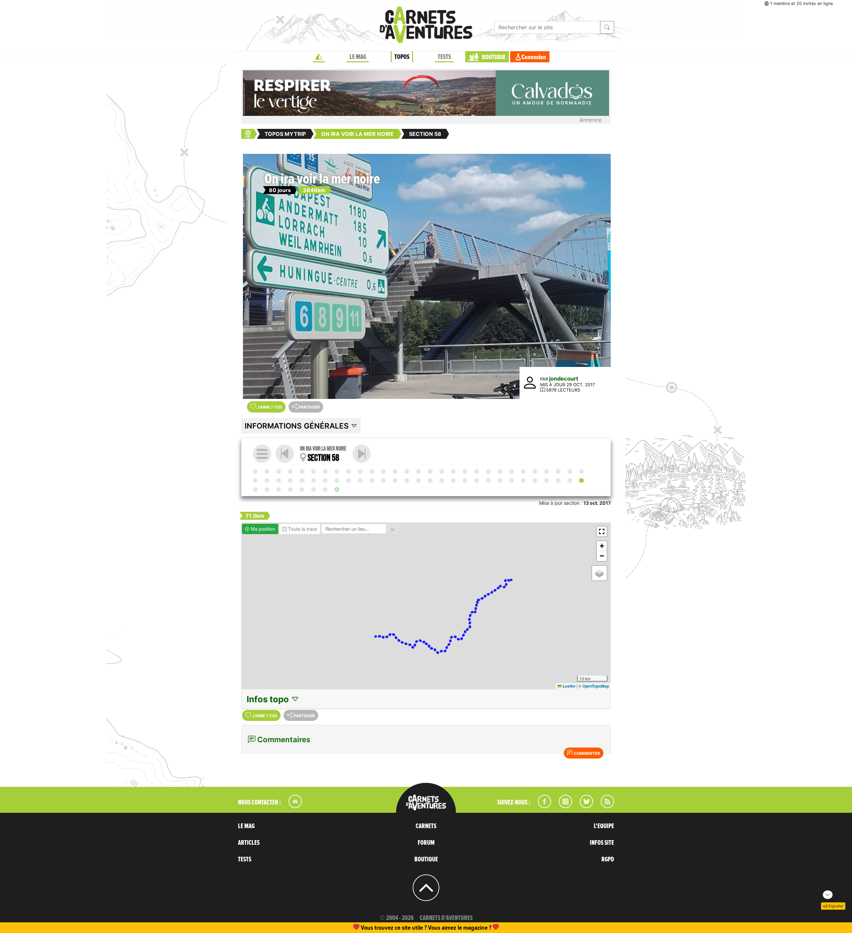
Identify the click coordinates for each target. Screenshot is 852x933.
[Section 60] (267, 489)
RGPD (607, 859)
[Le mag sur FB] (541, 806)
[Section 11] (371, 471)
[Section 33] (290, 480)
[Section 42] (395, 480)
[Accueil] (319, 57)
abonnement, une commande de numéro (374, 927)
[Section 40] (371, 480)
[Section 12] (383, 471)
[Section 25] (534, 471)
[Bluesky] (583, 806)
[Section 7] (325, 471)
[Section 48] (465, 480)
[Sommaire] (262, 454)
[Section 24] (523, 471)
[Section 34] (302, 480)
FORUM (426, 842)
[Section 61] (278, 489)
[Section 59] (361, 454)
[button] (602, 531)
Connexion (534, 57)
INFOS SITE (602, 842)
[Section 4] (290, 471)
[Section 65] (325, 489)
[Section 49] (476, 480)
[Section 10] (360, 471)
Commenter (586, 753)
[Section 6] (313, 471)
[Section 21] (488, 471)
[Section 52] (511, 480)
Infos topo (269, 699)
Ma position (262, 528)
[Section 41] (383, 480)
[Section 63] (302, 489)
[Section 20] (476, 471)
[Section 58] (581, 480)
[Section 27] (558, 471)
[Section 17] (441, 471)
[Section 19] (465, 471)
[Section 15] (418, 471)
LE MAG (357, 57)
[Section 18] (453, 471)
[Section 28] (569, 471)
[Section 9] (348, 471)
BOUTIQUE (494, 57)
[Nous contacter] (292, 806)
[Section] (418, 480)
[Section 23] (511, 471)
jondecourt (563, 378)
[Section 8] (336, 471)
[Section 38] (348, 480)
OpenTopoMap (595, 686)
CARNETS (426, 826)
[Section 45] (430, 480)
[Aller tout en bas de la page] (827, 894)
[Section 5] (302, 471)
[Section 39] (360, 480)
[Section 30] (255, 480)
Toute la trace (302, 528)
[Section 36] (325, 480)
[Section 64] (313, 489)
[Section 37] (336, 480)
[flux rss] (604, 806)
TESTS (444, 57)
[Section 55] (546, 480)
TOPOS (401, 57)
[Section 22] (500, 471)
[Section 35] (313, 480)
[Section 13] (395, 471)
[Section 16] (430, 471)
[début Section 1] (255, 471)
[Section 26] (546, 471)
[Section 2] (267, 471)
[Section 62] (290, 489)
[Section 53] (523, 480)
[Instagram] (562, 806)
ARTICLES (249, 842)
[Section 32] (278, 480)
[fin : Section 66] (336, 489)
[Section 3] (278, 471)
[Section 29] (581, 471)
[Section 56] (558, 480)
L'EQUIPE (604, 826)
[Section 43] (406, 480)
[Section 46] (441, 480)
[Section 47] (453, 480)
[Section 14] (406, 471)
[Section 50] (488, 480)
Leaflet (568, 686)
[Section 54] (534, 480)
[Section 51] (500, 480)
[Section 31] (267, 480)
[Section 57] (569, 480)
